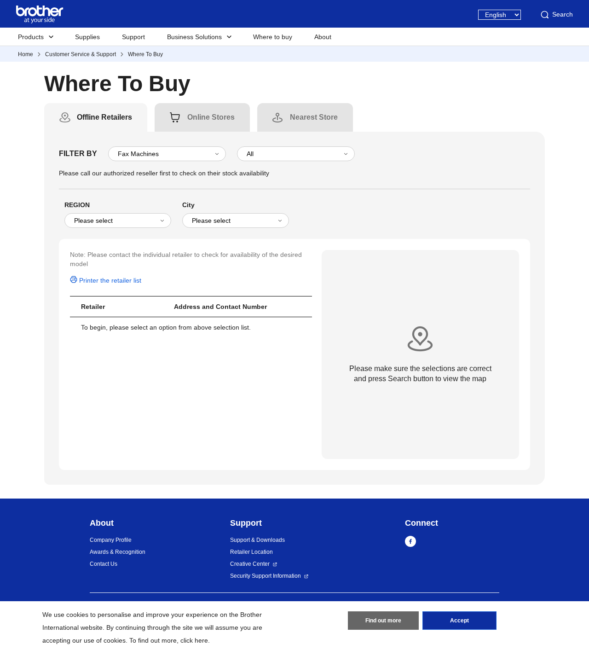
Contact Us (103, 564)
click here (194, 640)
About (322, 37)
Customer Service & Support (80, 54)
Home (25, 54)
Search (562, 14)
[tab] (104, 117)
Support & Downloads (257, 540)
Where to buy (272, 37)
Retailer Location (251, 552)
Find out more (383, 620)
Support (133, 37)
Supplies (87, 37)
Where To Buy (145, 54)
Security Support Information (265, 576)
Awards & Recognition (117, 552)
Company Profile (111, 540)
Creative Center (250, 564)
